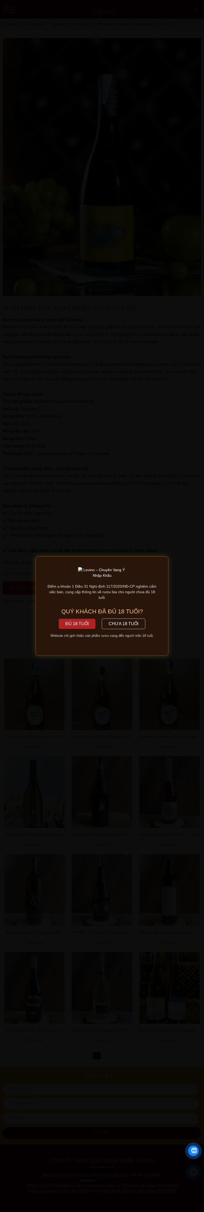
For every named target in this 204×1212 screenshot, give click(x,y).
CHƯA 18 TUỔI (123, 623)
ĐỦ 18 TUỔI (77, 623)
